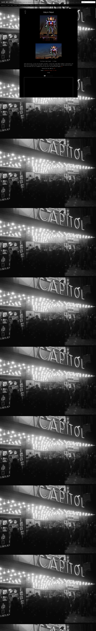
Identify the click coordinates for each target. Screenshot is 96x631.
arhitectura (46, 70)
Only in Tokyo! (48, 12)
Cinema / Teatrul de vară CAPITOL (21, 5)
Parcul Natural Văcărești (40, 5)
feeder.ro (32, 5)
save (55, 70)
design (51, 70)
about (12, 5)
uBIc (54, 68)
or (53, 70)
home (9, 5)
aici (61, 66)
